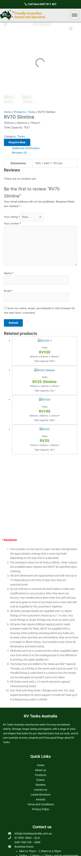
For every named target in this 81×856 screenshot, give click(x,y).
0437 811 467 (48, 4)
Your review (12, 223)
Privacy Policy (40, 809)
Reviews (41, 784)
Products (19, 112)
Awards (40, 799)
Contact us (40, 789)
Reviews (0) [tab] (19, 152)
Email (8, 290)
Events (40, 779)
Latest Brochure (40, 794)
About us (40, 770)
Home (7, 112)
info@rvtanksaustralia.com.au (33, 833)
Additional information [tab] (26, 148)
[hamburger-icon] (74, 15)
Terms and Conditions (40, 804)
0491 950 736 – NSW (27, 842)
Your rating (12, 216)
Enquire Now (17, 142)
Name (9, 273)
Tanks (31, 112)
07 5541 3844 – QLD (27, 837)
